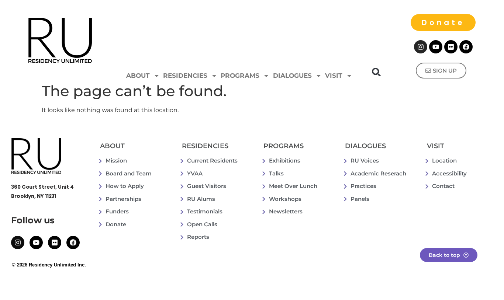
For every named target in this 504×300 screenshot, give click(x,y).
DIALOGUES (292, 75)
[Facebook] (466, 46)
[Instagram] (420, 46)
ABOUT (138, 75)
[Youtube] (435, 46)
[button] (376, 72)
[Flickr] (451, 46)
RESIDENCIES (185, 75)
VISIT (333, 75)
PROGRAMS (240, 75)
